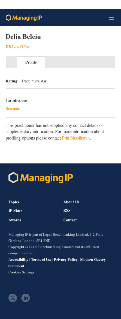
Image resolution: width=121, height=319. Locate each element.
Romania (13, 108)
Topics (13, 202)
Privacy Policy (66, 259)
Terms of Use (41, 259)
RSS (67, 210)
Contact (70, 220)
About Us (71, 202)
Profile (31, 62)
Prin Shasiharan (76, 138)
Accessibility (18, 259)
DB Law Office (18, 47)
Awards (14, 220)
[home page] (24, 17)
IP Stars (15, 210)
